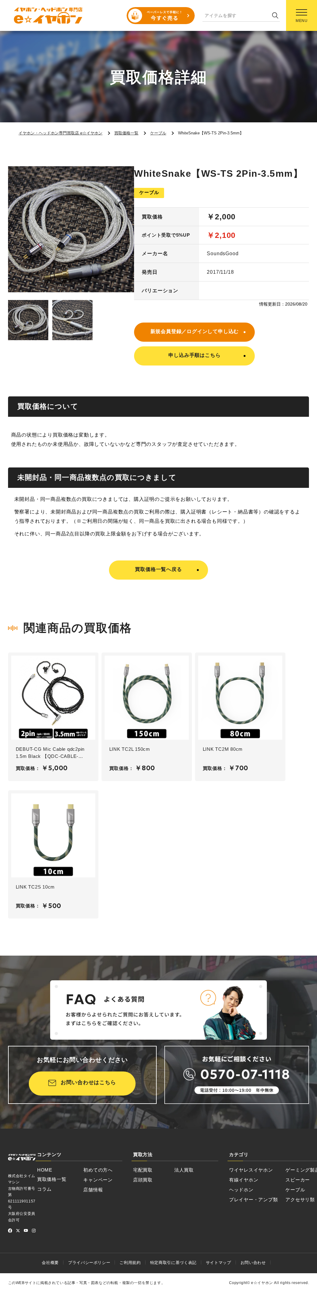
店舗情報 (93, 1189)
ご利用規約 (130, 1262)
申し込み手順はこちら (194, 355)
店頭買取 (143, 1179)
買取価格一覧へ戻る (158, 569)
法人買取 (184, 1170)
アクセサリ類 (300, 1199)
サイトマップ (218, 1262)
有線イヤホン (243, 1179)
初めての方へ (98, 1170)
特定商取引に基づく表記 (173, 1262)
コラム (44, 1189)
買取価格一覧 (52, 1179)
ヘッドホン (241, 1189)
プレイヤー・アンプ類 (253, 1199)
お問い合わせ (253, 1262)
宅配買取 (143, 1170)
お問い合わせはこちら (88, 1082)
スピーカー (297, 1179)
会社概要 (50, 1262)
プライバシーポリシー (89, 1262)
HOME (44, 1170)
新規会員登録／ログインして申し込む (194, 331)
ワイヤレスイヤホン (251, 1170)
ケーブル (295, 1189)
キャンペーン (98, 1179)
